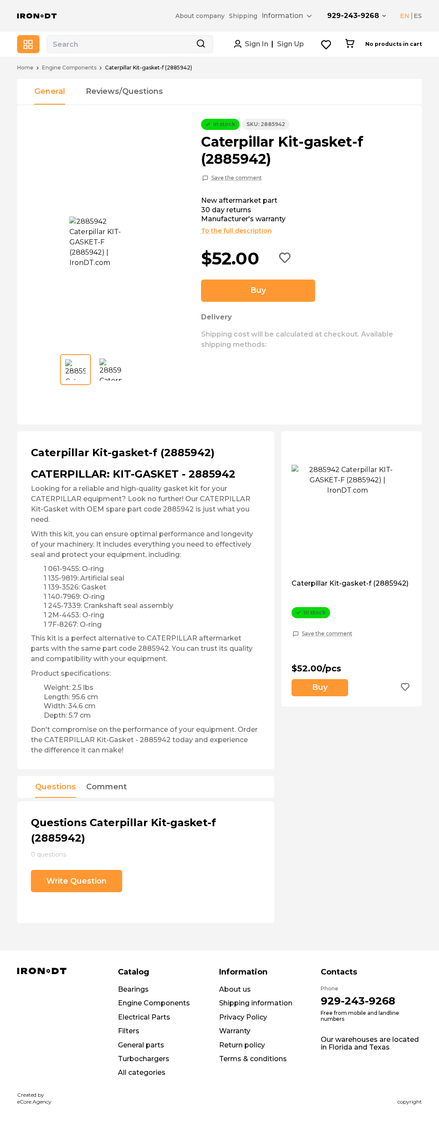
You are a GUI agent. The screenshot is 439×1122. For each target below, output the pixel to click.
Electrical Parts (144, 1017)
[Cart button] (349, 44)
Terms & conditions (253, 1059)
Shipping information (255, 1003)
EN (404, 16)
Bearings (133, 989)
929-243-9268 (353, 16)
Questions (55, 787)
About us (235, 989)
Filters (128, 1031)
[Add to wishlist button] (285, 258)
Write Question (76, 881)
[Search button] (201, 44)
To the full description (236, 230)
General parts (141, 1045)
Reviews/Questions (124, 91)
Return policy (242, 1045)
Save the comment (236, 178)
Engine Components (69, 68)
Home (25, 68)
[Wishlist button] (326, 44)
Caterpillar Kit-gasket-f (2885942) (350, 583)
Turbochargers (143, 1059)
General (49, 91)
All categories (141, 1072)
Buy (258, 290)
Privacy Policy (243, 1017)
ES (418, 16)
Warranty (234, 1031)
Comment (106, 787)
